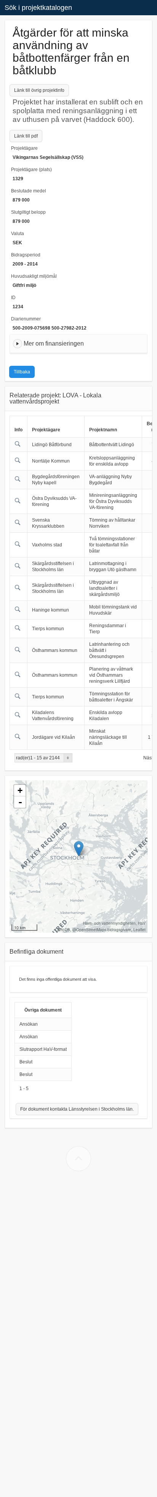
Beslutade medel (28, 191)
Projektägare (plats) (31, 169)
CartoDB (62, 929)
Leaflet (139, 929)
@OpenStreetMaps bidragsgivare (101, 929)
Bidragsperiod (25, 255)
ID (13, 297)
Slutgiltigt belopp (28, 212)
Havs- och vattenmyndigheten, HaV (114, 923)
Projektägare (24, 148)
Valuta (17, 233)
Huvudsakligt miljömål (34, 276)
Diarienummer (26, 319)
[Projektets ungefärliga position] (78, 849)
